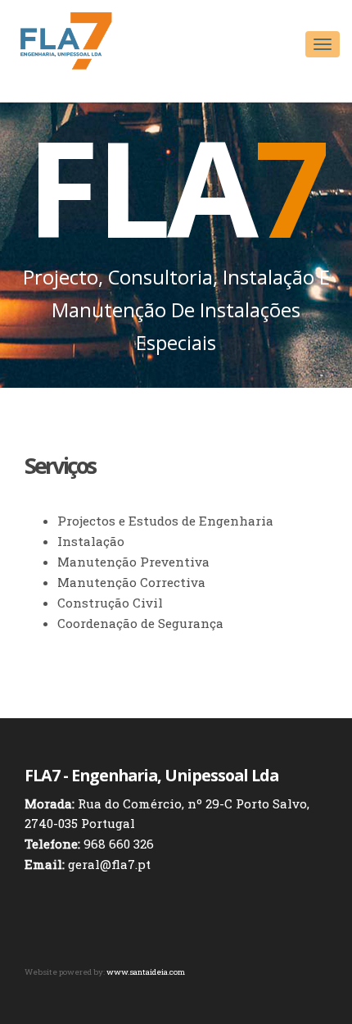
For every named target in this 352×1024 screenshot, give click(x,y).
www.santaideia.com (145, 972)
